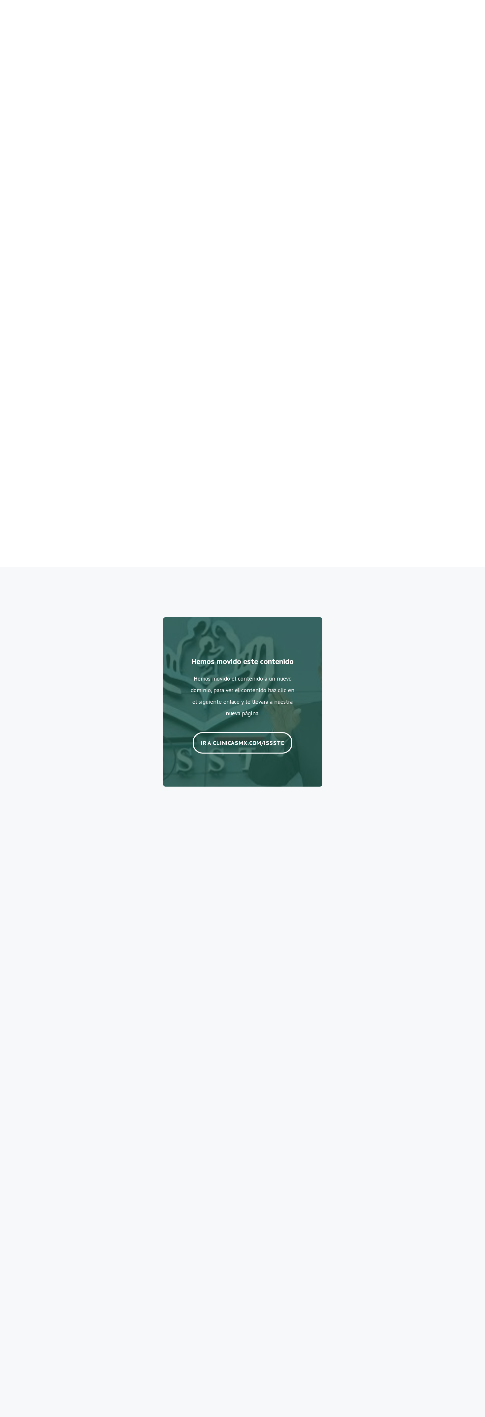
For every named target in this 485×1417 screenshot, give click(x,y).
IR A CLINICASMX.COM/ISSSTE (242, 743)
